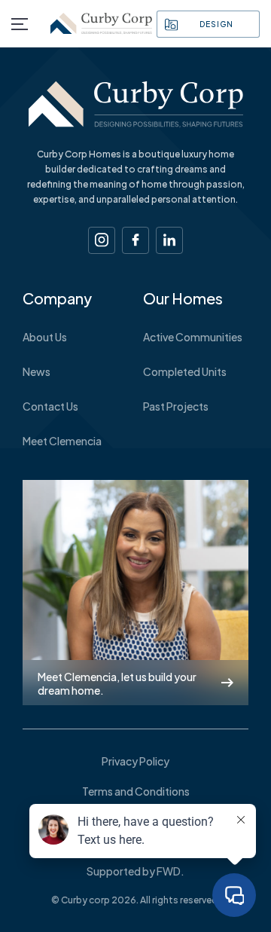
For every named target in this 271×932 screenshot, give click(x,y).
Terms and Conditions (136, 791)
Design (216, 24)
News (36, 371)
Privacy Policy (135, 761)
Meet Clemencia (62, 441)
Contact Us (50, 406)
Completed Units (185, 371)
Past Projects (176, 406)
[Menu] (19, 24)
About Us (45, 337)
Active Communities (192, 337)
